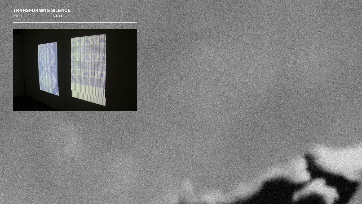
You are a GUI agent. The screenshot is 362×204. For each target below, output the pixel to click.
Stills (59, 16)
